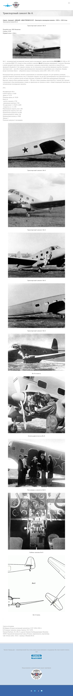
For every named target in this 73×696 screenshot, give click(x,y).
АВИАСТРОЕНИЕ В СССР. (27, 20)
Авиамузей (11, 20)
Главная (5, 20)
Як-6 (40, 63)
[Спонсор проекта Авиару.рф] (36, 674)
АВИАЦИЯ (17, 20)
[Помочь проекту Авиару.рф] (36, 655)
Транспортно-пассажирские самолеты (45, 20)
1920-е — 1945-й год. (61, 20)
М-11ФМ (57, 61)
